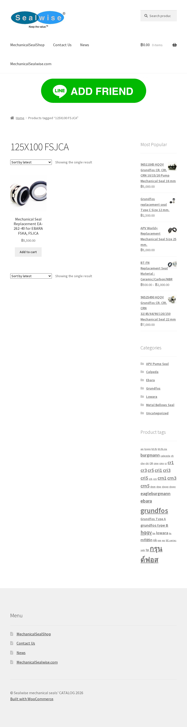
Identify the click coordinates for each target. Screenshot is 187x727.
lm (153, 533)
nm (159, 540)
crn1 (162, 478)
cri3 (166, 470)
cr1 (171, 462)
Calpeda (152, 372)
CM (151, 463)
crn (155, 478)
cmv (161, 463)
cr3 (143, 470)
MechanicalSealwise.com (30, 63)
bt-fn (154, 449)
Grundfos (153, 388)
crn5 (145, 486)
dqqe (165, 486)
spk (142, 550)
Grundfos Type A (153, 519)
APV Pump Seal (157, 364)
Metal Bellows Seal (160, 405)
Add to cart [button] (28, 252)
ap (142, 449)
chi (147, 463)
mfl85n (146, 539)
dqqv (172, 486)
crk (150, 478)
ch (172, 455)
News (84, 44)
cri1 (158, 470)
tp (147, 550)
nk (155, 540)
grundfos (154, 510)
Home (20, 118)
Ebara (150, 380)
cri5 (144, 478)
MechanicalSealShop (27, 44)
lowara (162, 532)
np (163, 540)
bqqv (147, 449)
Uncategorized (157, 413)
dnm (153, 486)
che (142, 463)
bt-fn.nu (162, 449)
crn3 (171, 478)
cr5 (151, 470)
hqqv (146, 532)
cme (156, 463)
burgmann (150, 455)
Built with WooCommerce (31, 698)
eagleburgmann (155, 493)
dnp (158, 486)
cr (166, 463)
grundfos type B (154, 525)
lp (170, 533)
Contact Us (62, 44)
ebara (146, 501)
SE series (171, 540)
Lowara (151, 396)
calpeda (165, 455)
